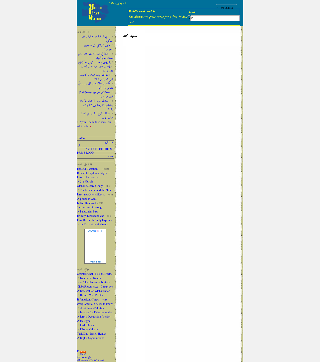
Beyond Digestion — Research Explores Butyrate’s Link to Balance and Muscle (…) (93, 175)
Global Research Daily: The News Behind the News (94, 188)
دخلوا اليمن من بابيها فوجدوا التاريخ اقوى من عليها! (96, 94)
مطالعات (81, 138)
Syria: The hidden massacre (95, 122)
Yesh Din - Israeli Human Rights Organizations (91, 336)
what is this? (95, 262)
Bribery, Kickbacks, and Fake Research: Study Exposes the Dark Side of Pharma (94, 220)
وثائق (79, 145)
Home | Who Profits (91, 295)
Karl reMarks (87, 325)
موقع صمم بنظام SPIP (84, 357)
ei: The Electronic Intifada (95, 282)
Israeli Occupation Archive (95, 316)
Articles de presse (99, 149)
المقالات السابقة (83, 126)
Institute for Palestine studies (96, 312)
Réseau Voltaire (89, 329)
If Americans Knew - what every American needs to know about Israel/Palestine (95, 304)
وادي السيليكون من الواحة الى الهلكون (97, 39)
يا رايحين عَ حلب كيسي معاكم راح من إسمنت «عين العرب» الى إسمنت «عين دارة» (95, 66)
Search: (192, 12)
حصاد (110, 156)
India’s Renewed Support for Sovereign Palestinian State (90, 207)
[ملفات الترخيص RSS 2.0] (83, 351)
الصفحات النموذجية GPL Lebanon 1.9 (90, 360)
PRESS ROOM (85, 153)
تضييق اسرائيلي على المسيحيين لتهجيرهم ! (98, 47)
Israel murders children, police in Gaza (91, 197)
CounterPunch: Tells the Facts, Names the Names (94, 276)
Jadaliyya (85, 321)
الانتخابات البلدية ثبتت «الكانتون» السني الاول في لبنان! (96, 77)
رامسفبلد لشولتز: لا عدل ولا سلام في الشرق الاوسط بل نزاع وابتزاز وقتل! (96, 105)
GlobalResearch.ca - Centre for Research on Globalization (95, 289)
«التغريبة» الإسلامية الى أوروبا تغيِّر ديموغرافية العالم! (95, 85)
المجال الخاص (81, 354)
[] (78, 351)
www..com (95, 231)
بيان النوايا (109, 142)
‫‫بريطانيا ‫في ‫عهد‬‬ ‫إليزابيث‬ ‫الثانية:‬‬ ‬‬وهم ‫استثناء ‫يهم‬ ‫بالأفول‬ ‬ (95, 56)
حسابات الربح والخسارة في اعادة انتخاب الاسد (97, 115)
